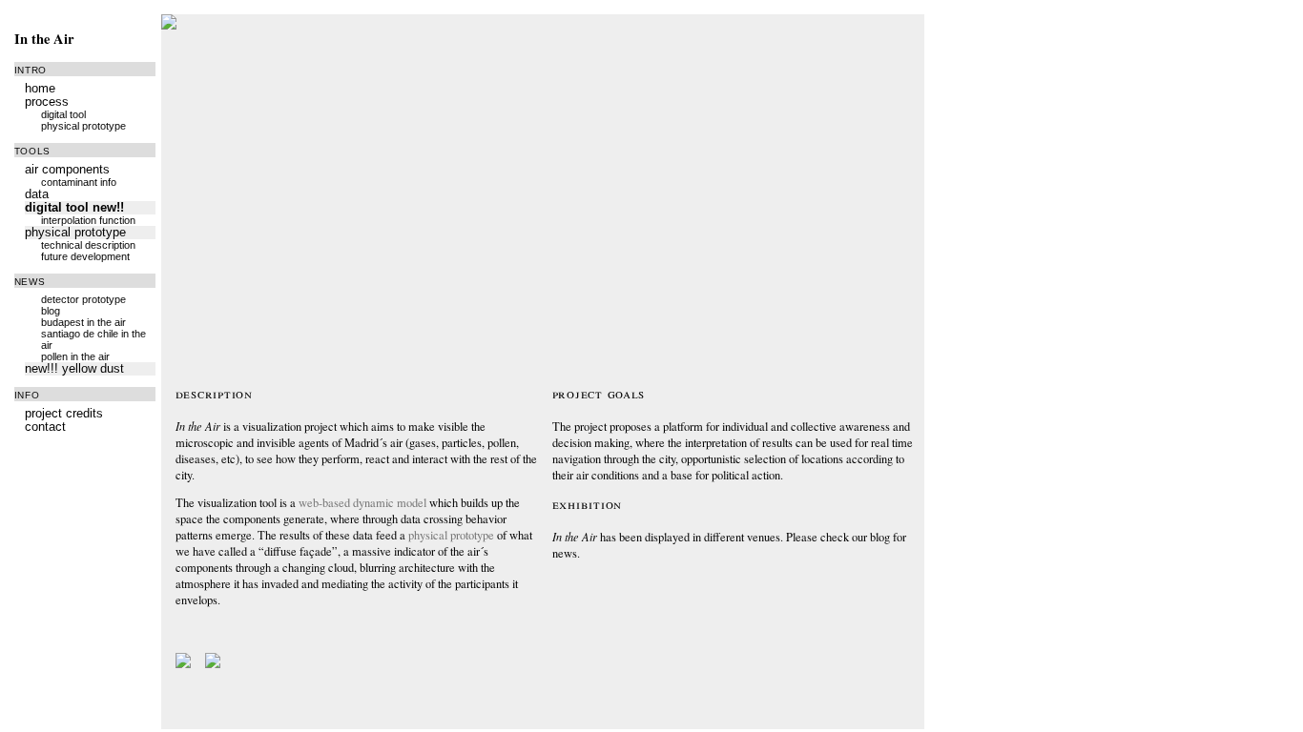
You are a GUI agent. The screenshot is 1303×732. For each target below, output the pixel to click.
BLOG (50, 310)
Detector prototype (83, 299)
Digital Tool (63, 114)
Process (47, 102)
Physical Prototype (83, 126)
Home (40, 88)
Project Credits (64, 413)
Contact (45, 427)
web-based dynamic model (362, 503)
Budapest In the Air (83, 322)
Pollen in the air (75, 356)
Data (37, 194)
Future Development (85, 256)
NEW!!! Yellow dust (74, 369)
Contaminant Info (78, 182)
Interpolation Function (88, 220)
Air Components (67, 169)
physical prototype (451, 535)
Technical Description (88, 245)
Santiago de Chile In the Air (93, 339)
